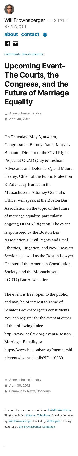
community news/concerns (23, 54)
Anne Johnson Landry (25, 113)
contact (30, 34)
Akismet (30, 415)
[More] (45, 35)
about (11, 34)
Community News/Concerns (30, 391)
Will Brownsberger (24, 20)
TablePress (43, 415)
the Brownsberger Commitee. (37, 427)
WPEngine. (54, 421)
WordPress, (65, 410)
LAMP (52, 410)
